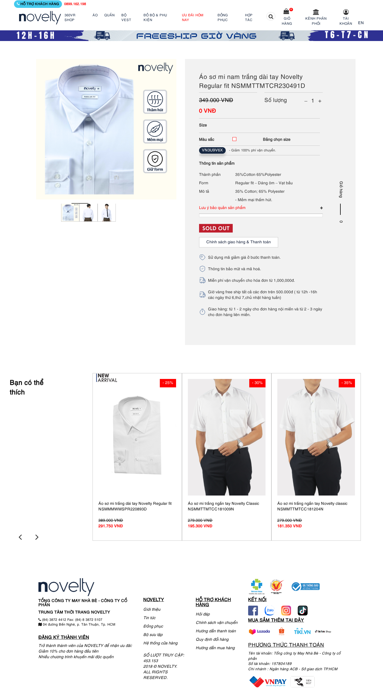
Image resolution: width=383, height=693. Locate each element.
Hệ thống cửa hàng (160, 643)
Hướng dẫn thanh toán (216, 631)
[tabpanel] (70, 220)
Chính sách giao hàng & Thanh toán (238, 242)
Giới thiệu (151, 610)
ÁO (95, 15)
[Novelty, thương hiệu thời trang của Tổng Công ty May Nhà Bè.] (40, 17)
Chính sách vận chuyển (216, 623)
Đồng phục (153, 626)
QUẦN (109, 15)
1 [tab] (79, 203)
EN (361, 23)
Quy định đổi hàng (212, 640)
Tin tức (149, 618)
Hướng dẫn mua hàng (215, 648)
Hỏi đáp (203, 614)
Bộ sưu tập (153, 635)
